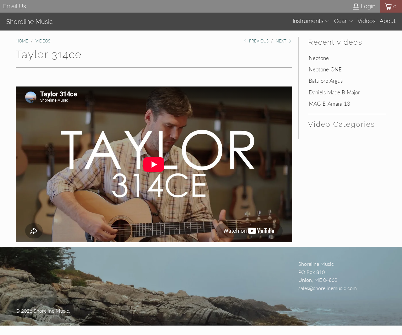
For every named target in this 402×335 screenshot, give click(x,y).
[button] (311, 21)
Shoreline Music (51, 311)
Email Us (14, 6)
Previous (258, 40)
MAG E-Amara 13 (329, 104)
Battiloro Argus (326, 81)
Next (282, 40)
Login (368, 6)
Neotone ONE (325, 69)
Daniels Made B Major (334, 92)
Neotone (319, 58)
